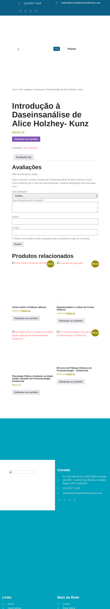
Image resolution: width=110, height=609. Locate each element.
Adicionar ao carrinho (26, 139)
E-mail (16, 228)
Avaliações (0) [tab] (23, 157)
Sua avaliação (20, 191)
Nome (16, 217)
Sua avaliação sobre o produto (28, 200)
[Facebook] (20, 11)
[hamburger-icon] (56, 49)
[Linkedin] (35, 11)
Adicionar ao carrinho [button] (26, 318)
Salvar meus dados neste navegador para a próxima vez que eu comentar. (52, 239)
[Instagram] (30, 11)
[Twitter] (25, 11)
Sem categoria (25, 89)
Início (14, 89)
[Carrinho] (83, 49)
